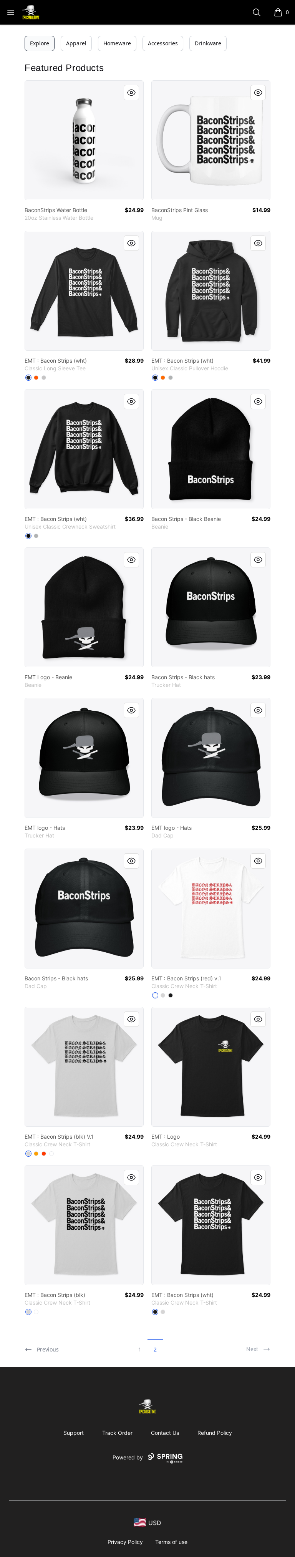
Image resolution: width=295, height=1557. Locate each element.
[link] (84, 140)
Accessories (163, 43)
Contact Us (165, 1432)
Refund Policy (214, 1432)
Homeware (117, 43)
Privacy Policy (125, 1542)
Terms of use (171, 1542)
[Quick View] (131, 92)
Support (73, 1432)
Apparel (76, 43)
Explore (39, 43)
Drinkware (208, 43)
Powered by (128, 1457)
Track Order (117, 1432)
